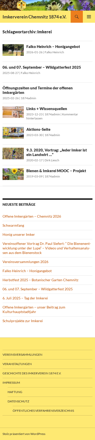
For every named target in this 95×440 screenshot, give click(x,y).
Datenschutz (18, 401)
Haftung (15, 392)
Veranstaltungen (17, 364)
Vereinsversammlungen (22, 354)
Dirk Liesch (52, 160)
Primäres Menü (89, 17)
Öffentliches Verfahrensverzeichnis (43, 410)
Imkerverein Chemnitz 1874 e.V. (34, 16)
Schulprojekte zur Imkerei (23, 321)
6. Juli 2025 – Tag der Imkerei (25, 298)
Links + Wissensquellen (46, 108)
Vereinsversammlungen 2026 (25, 262)
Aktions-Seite (38, 129)
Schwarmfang (13, 225)
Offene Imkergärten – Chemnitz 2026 (32, 216)
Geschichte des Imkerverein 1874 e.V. (32, 373)
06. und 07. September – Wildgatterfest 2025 (42, 67)
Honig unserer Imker (19, 234)
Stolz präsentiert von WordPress (24, 434)
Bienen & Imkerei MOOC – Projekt (56, 170)
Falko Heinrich (54, 52)
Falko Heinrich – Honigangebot (53, 46)
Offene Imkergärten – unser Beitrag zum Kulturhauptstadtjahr (34, 309)
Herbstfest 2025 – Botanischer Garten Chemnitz (40, 280)
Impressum (11, 382)
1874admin (28, 98)
